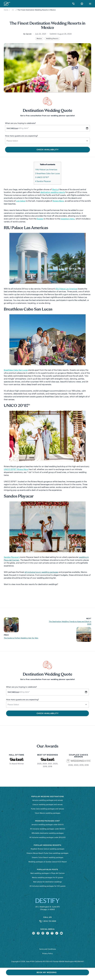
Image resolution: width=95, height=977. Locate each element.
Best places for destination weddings (47, 882)
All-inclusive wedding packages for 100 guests (47, 886)
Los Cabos (20, 201)
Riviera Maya (58, 201)
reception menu (68, 219)
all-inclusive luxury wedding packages (41, 572)
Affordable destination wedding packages (48, 833)
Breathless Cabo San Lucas (47, 173)
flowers (40, 219)
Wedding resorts (52, 39)
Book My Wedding (46, 972)
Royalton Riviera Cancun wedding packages (47, 849)
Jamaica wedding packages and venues (47, 800)
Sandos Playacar (43, 181)
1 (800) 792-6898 (49, 921)
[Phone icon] (73, 3)
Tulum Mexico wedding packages (47, 813)
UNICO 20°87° (42, 177)
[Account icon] (82, 3)
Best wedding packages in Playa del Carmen (47, 873)
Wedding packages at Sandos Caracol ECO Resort (47, 862)
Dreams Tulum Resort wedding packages (47, 857)
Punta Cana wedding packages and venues (47, 809)
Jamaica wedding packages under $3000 (47, 824)
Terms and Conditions (47, 949)
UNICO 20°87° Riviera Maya (16, 469)
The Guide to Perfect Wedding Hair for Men (21, 638)
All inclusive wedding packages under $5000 (47, 829)
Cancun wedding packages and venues (48, 804)
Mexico (39, 39)
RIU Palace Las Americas (46, 169)
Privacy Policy (47, 953)
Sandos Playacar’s (12, 557)
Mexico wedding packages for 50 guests (47, 877)
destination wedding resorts (52, 192)
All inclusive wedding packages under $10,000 (47, 837)
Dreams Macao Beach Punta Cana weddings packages (47, 853)
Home (6, 10)
